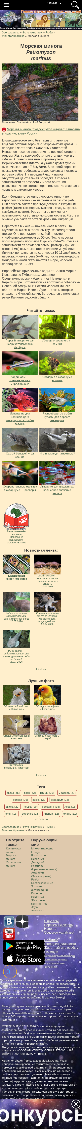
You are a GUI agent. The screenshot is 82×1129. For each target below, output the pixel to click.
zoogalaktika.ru (45, 1060)
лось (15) (70, 806)
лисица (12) (51, 813)
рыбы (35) (13, 792)
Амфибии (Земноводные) (41, 874)
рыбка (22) (13, 806)
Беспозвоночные (42, 882)
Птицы (35, 852)
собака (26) (20, 799)
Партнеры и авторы (58, 925)
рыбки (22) (39, 799)
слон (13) (11, 813)
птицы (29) (47, 792)
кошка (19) (31, 806)
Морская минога (11, 857)
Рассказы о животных (38, 857)
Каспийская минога (13, 850)
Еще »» (41, 669)
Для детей (38, 862)
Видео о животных (37, 895)
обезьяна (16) (51, 806)
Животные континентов (39, 902)
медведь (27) (67, 792)
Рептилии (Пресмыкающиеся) (44, 867)
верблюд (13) (30, 813)
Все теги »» (41, 819)
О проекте (51, 921)
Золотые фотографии (39, 888)
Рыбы (35, 879)
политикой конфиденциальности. (23, 1098)
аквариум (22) (60, 799)
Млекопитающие (42, 848)
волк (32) (30, 792)
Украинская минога (13, 864)
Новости (50, 928)
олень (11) (70, 813)
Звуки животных (37, 908)
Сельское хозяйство (59, 932)
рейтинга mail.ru (44, 1009)
